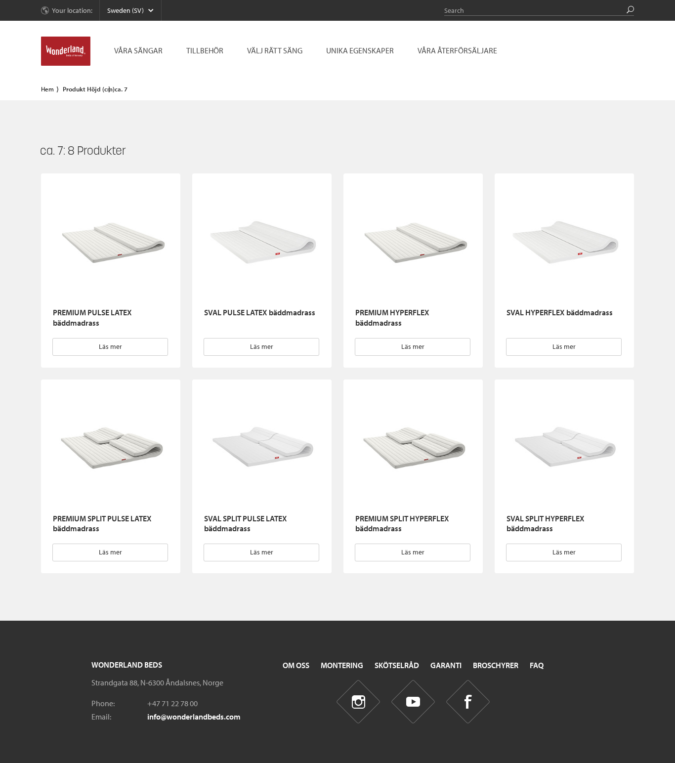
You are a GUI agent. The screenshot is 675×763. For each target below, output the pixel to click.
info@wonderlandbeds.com (194, 716)
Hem (47, 89)
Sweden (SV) (125, 10)
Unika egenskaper (360, 50)
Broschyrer (495, 665)
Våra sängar (138, 50)
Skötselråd (397, 665)
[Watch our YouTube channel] (413, 701)
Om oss (296, 665)
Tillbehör (204, 50)
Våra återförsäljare (457, 50)
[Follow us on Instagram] (358, 701)
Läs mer (110, 346)
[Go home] (65, 51)
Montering (342, 665)
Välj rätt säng (274, 50)
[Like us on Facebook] (468, 701)
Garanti (446, 665)
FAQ (537, 665)
